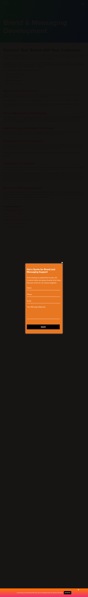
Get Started (67, 592)
